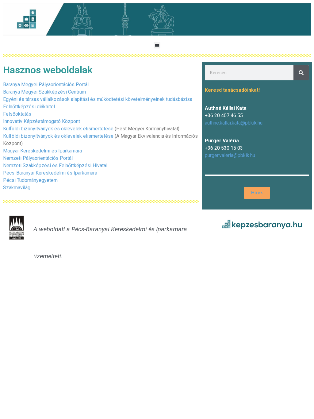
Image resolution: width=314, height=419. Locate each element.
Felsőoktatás (17, 114)
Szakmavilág (16, 187)
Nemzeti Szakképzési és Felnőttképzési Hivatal (55, 165)
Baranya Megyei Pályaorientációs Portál (46, 84)
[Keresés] (301, 72)
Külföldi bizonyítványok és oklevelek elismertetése (58, 129)
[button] (157, 45)
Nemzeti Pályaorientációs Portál (38, 158)
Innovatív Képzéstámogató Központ (41, 121)
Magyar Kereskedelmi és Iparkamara (42, 151)
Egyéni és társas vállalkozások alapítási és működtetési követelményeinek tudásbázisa (97, 99)
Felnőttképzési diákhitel (29, 107)
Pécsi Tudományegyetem (30, 180)
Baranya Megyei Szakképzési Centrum (44, 92)
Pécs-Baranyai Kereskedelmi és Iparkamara (50, 173)
